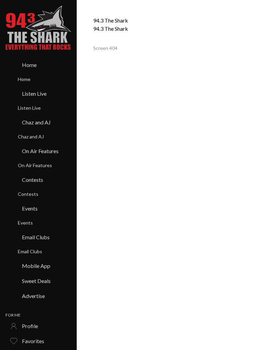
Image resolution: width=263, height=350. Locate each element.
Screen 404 (105, 48)
